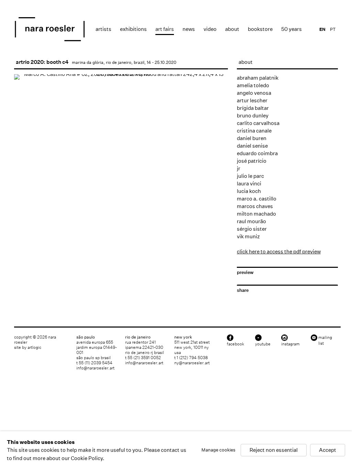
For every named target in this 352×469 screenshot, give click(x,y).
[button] (25, 199)
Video (210, 29)
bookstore (260, 29)
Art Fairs (164, 29)
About (232, 29)
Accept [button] (327, 450)
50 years (291, 29)
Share (243, 290)
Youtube (263, 344)
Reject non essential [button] (274, 450)
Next (216, 178)
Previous (26, 178)
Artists (103, 29)
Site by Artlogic (27, 347)
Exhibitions (133, 29)
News (189, 29)
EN (322, 29)
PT (333, 29)
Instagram (290, 344)
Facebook (235, 344)
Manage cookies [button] (218, 450)
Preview (245, 272)
